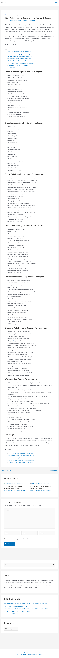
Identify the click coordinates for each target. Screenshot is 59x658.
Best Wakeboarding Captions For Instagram (20, 51)
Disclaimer (35, 654)
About (18, 654)
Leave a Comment (10, 20)
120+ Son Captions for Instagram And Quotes (20, 453)
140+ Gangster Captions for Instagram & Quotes (21, 458)
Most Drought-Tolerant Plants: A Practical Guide (17, 611)
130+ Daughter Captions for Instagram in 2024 (21, 455)
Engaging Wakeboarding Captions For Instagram (21, 63)
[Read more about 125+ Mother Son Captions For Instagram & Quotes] (40, 483)
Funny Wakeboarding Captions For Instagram (20, 56)
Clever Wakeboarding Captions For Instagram (20, 60)
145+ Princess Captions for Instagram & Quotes (21, 460)
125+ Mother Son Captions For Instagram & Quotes (40, 487)
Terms (40, 654)
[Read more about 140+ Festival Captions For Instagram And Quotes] (13, 483)
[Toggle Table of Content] (6, 49)
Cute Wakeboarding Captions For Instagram (20, 58)
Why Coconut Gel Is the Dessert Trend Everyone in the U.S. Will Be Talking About (26, 608)
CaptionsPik (26, 652)
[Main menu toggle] (56, 2)
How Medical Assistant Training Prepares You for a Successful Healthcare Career (26, 603)
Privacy (29, 654)
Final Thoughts (14, 67)
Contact (23, 654)
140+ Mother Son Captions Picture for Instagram (21, 462)
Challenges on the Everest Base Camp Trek (16, 606)
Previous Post (6, 470)
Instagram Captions (21, 20)
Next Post (53, 470)
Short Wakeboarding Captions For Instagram (20, 54)
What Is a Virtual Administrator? (12, 614)
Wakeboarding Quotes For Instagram (18, 65)
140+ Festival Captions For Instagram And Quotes (13, 487)
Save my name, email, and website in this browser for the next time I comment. (27, 539)
